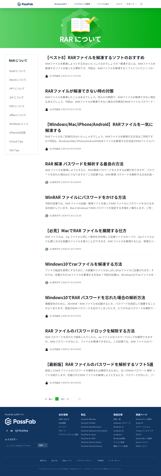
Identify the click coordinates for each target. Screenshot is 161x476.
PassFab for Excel (88, 434)
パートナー (63, 427)
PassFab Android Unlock (91, 446)
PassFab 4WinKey (88, 419)
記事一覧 (117, 419)
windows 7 (118, 434)
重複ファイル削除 (120, 446)
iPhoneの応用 (17, 132)
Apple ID (139, 423)
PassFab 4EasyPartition (91, 427)
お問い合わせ (64, 419)
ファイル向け (103, 3)
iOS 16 (138, 434)
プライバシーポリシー (84, 461)
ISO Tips (14, 150)
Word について (17, 80)
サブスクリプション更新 (68, 434)
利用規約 (100, 461)
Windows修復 (119, 438)
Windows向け (60, 3)
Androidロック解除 (144, 438)
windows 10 (118, 430)
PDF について (17, 106)
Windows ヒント (19, 124)
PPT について (17, 88)
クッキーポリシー (115, 461)
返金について (67, 461)
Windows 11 (118, 427)
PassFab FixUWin (88, 423)
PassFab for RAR (88, 438)
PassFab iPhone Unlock (91, 442)
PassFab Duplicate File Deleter (94, 430)
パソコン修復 (118, 442)
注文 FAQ (54, 461)
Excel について (17, 71)
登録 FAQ (43, 461)
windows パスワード (122, 423)
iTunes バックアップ (144, 430)
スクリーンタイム (143, 427)
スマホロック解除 (82, 3)
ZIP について (16, 97)
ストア (119, 3)
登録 (41, 445)
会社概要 (62, 423)
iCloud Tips (16, 141)
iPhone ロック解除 (144, 419)
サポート (130, 3)
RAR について (141, 446)
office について (17, 115)
